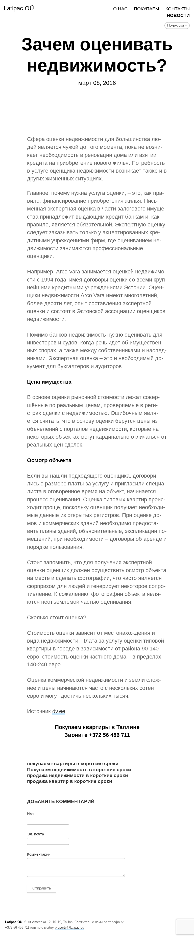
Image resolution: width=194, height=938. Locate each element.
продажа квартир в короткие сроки (69, 781)
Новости (178, 15)
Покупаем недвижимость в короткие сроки (79, 769)
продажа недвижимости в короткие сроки (77, 775)
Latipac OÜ (19, 8)
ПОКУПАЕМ (146, 8)
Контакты (177, 8)
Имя (30, 814)
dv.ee (58, 711)
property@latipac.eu (69, 927)
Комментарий (38, 854)
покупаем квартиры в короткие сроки (72, 763)
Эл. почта (35, 834)
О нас (120, 8)
